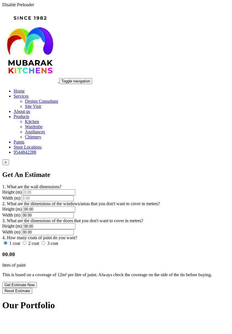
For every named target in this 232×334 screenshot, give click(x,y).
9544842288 (25, 152)
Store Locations (28, 147)
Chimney (33, 136)
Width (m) (11, 198)
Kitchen (32, 121)
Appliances (35, 131)
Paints (19, 142)
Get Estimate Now (20, 285)
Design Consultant (41, 101)
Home (19, 91)
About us (22, 111)
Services (21, 96)
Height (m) (12, 192)
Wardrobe (33, 126)
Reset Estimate (17, 291)
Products (21, 116)
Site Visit (33, 106)
